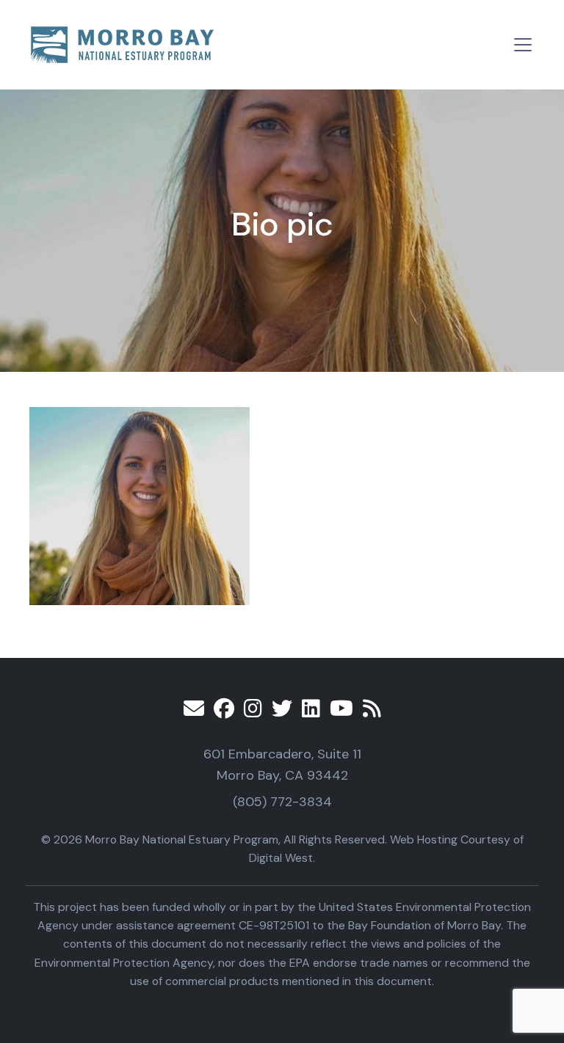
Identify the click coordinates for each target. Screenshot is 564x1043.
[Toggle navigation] (523, 44)
